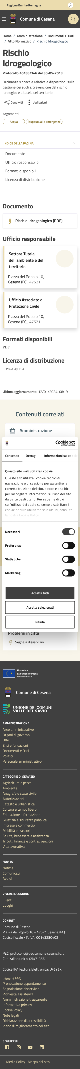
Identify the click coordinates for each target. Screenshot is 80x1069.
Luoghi (8, 905)
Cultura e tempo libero (19, 809)
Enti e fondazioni (15, 745)
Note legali (11, 1015)
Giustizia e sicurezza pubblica (25, 820)
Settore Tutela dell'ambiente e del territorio (26, 260)
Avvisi (7, 878)
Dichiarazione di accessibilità (24, 1020)
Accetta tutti (40, 592)
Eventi (7, 900)
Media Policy (15, 1061)
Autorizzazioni (13, 798)
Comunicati (11, 873)
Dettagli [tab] (32, 455)
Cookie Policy (12, 1010)
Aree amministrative (18, 729)
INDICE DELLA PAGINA (19, 143)
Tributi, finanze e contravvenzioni (28, 841)
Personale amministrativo (22, 761)
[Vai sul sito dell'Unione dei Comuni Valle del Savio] (27, 709)
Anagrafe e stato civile (19, 793)
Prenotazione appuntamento (24, 983)
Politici (8, 756)
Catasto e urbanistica (19, 804)
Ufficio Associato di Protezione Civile (26, 303)
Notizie (8, 868)
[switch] (68, 545)
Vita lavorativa (14, 846)
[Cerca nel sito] (73, 19)
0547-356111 (40, 958)
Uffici (6, 740)
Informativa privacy (17, 1004)
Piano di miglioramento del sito (26, 1026)
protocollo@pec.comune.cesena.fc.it (37, 953)
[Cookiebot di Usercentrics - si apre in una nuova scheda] (56, 443)
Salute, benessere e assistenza (26, 835)
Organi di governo (16, 734)
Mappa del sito (39, 1061)
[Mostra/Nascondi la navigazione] (4, 19)
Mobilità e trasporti (17, 830)
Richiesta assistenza (18, 994)
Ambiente (10, 788)
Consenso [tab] (12, 455)
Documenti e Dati (16, 750)
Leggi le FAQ (12, 978)
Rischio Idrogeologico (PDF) (38, 221)
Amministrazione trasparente (25, 999)
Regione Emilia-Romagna (24, 5)
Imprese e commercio (19, 825)
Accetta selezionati (40, 607)
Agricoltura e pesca (17, 782)
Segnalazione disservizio (21, 988)
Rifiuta (40, 621)
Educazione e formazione (21, 814)
